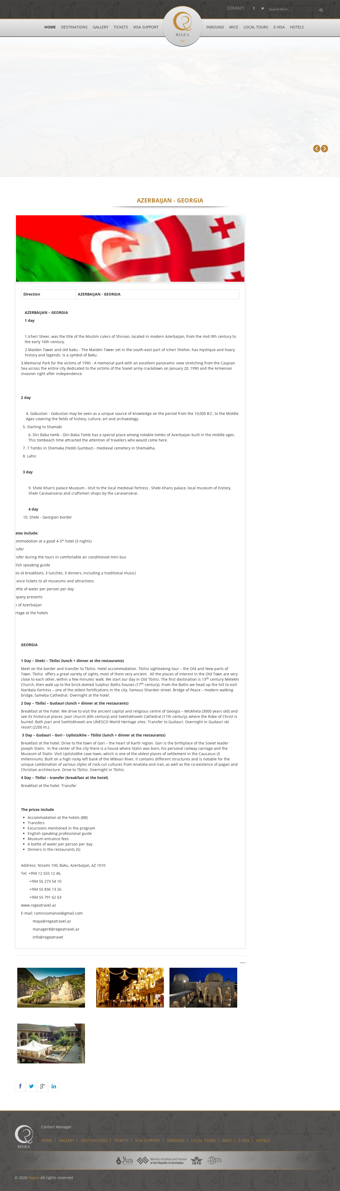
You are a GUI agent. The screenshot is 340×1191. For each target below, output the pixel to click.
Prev (317, 148)
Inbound (215, 27)
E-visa (279, 27)
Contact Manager (56, 1126)
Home (50, 27)
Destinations (74, 27)
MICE (233, 27)
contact (235, 8)
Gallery (100, 27)
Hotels (297, 27)
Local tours (256, 27)
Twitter (262, 9)
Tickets (121, 27)
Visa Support (146, 27)
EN (182, 41)
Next (324, 148)
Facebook (253, 9)
